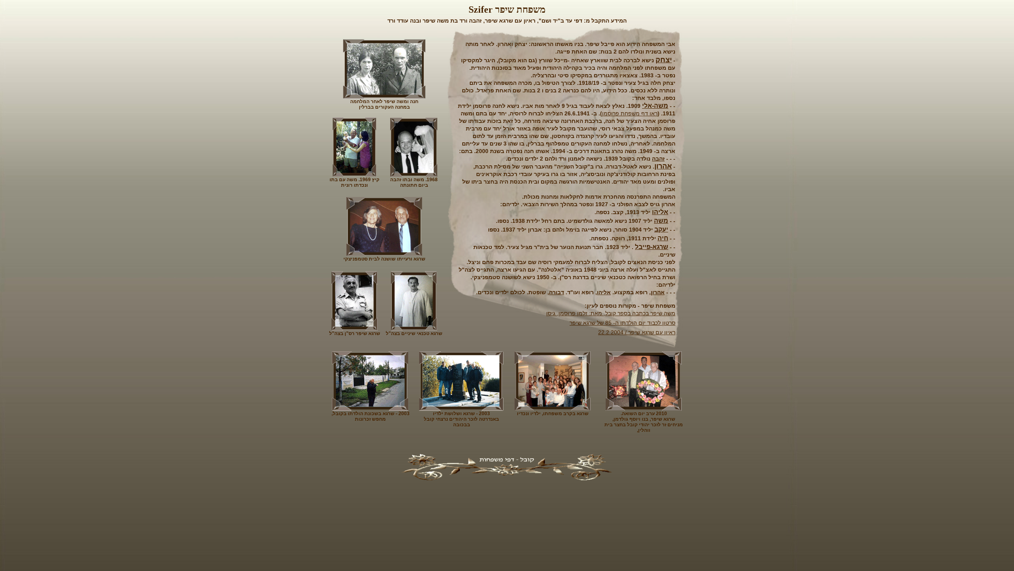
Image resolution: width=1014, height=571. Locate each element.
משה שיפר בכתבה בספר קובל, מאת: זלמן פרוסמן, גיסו (610, 313)
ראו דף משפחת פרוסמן (630, 113)
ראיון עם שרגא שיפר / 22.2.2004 (636, 332)
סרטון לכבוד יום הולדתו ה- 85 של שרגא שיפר (622, 323)
